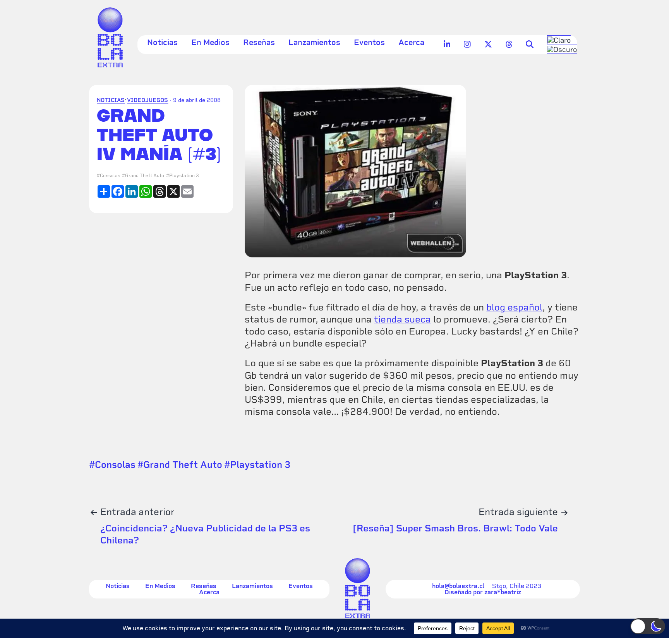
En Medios (210, 42)
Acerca (411, 42)
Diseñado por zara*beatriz (482, 592)
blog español (514, 307)
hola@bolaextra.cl (458, 586)
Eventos (369, 42)
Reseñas (259, 42)
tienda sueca (402, 319)
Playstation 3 (184, 175)
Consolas (110, 175)
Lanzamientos (314, 42)
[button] (647, 626)
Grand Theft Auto (144, 175)
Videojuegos (147, 100)
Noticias (162, 42)
